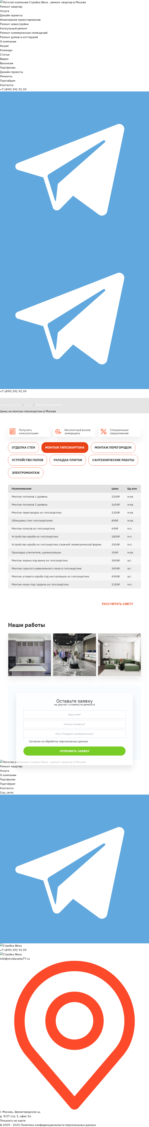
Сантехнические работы (113, 460)
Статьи (4, 54)
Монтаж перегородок (113, 447)
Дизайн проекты (11, 15)
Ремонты (6, 76)
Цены (28, 404)
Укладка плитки (67, 460)
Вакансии (6, 63)
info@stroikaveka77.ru (15, 958)
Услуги (4, 11)
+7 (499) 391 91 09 (13, 89)
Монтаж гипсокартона (64, 447)
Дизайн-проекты (11, 72)
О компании (8, 41)
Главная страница (10, 404)
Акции (4, 46)
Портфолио (7, 67)
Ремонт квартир (11, 6)
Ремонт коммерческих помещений (23, 32)
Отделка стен (23, 447)
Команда (6, 50)
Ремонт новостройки (14, 24)
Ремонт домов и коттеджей (19, 37)
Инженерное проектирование (20, 19)
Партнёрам (7, 80)
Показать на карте (13, 1120)
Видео (4, 59)
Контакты (7, 85)
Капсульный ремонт (13, 28)
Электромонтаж (26, 473)
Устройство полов (27, 460)
